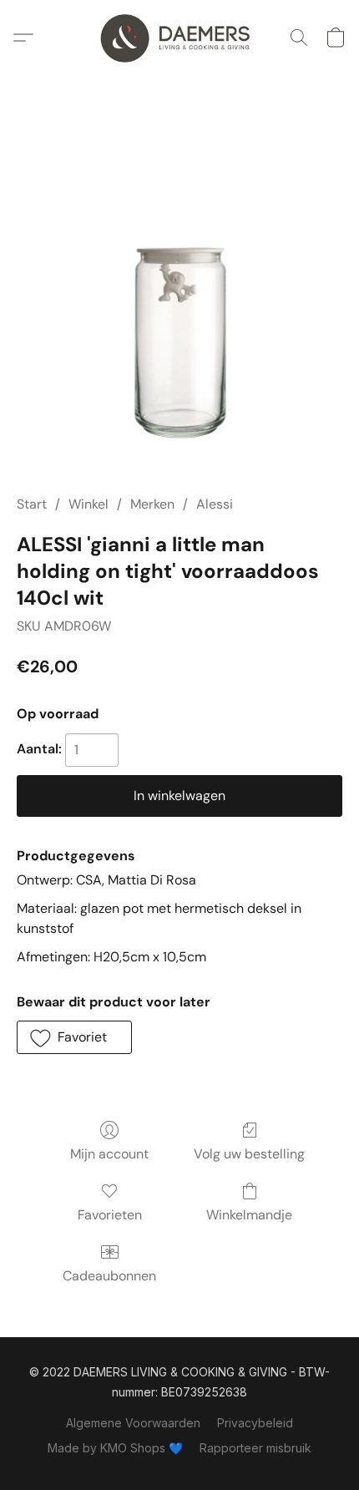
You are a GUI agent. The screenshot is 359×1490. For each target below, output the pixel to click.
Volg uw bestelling (249, 1154)
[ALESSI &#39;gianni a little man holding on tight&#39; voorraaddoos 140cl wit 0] (179, 305)
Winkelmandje (249, 1215)
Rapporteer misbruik (255, 1448)
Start (32, 504)
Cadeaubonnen (109, 1276)
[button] (179, 37)
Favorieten (110, 1215)
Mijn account (109, 1154)
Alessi (214, 504)
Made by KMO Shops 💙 (115, 1448)
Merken (152, 504)
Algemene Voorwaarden (133, 1423)
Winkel (88, 504)
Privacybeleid (255, 1423)
